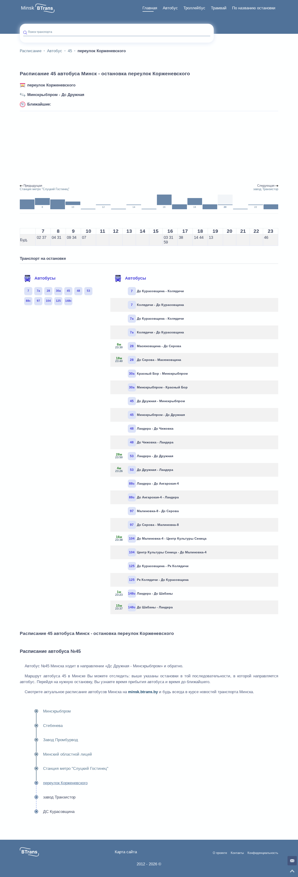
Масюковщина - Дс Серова (148, 346)
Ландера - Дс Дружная (144, 455)
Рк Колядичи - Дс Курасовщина (159, 580)
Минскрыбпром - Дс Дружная (55, 94)
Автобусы (44, 278)
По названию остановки (253, 8)
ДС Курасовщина (58, 811)
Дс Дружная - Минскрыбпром (157, 401)
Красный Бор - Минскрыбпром (158, 373)
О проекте (220, 853)
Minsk (27, 8)
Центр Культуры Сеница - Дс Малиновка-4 (168, 552)
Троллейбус (194, 8)
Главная (149, 8)
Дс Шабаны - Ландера (144, 607)
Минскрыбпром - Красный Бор (158, 387)
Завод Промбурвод (60, 740)
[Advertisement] (149, 147)
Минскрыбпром (57, 711)
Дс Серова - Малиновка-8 (154, 525)
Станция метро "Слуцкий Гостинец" (75, 768)
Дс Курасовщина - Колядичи (157, 291)
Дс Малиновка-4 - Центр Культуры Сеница (161, 538)
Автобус (170, 8)
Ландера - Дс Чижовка (151, 428)
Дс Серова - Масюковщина (148, 359)
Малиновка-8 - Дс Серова (154, 511)
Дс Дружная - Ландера (144, 469)
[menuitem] (150, 8)
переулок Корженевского (51, 85)
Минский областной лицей (67, 754)
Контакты (237, 853)
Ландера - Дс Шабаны (144, 593)
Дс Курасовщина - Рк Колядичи (159, 566)
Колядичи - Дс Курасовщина (157, 305)
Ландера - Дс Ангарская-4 (154, 483)
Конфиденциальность (262, 853)
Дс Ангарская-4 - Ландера (154, 497)
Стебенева (53, 725)
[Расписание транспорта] (44, 8)
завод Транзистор (59, 797)
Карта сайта (126, 852)
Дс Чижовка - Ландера (151, 442)
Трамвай (219, 8)
